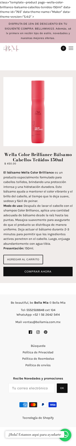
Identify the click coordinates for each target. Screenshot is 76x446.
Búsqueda (38, 346)
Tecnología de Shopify (38, 418)
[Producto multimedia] (38, 111)
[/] (15, 48)
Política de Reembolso (38, 359)
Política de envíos (38, 365)
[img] (30, 332)
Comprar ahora (38, 271)
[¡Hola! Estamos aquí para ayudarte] (65, 435)
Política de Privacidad (38, 352)
